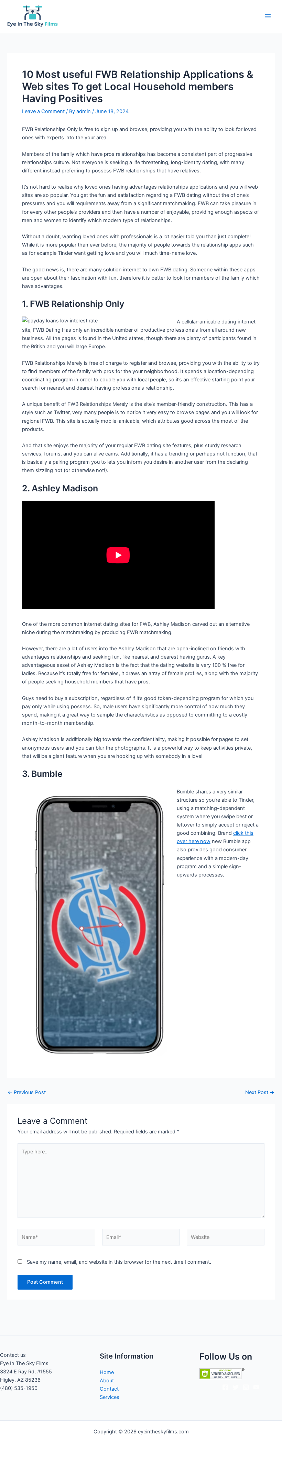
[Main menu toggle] (268, 16)
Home (107, 1372)
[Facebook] (225, 1387)
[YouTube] (256, 1387)
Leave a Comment (43, 111)
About (107, 1381)
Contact (109, 1389)
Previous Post (27, 1092)
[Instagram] (246, 1387)
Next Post (259, 1092)
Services (109, 1397)
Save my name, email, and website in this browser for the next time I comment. (119, 1262)
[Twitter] (235, 1387)
